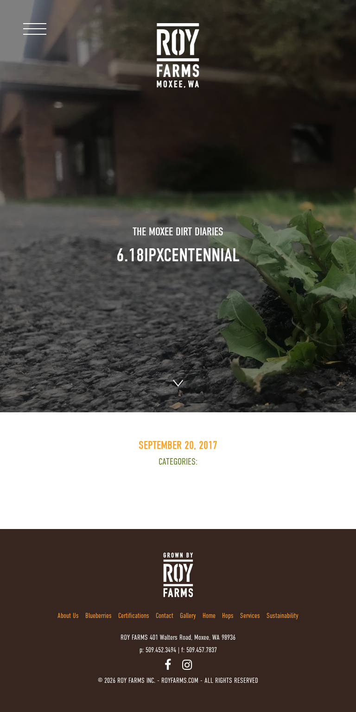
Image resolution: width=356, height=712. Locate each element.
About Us (68, 615)
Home (209, 615)
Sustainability (283, 615)
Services (250, 615)
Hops (228, 615)
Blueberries (98, 615)
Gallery (188, 615)
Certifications (133, 615)
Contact (164, 615)
